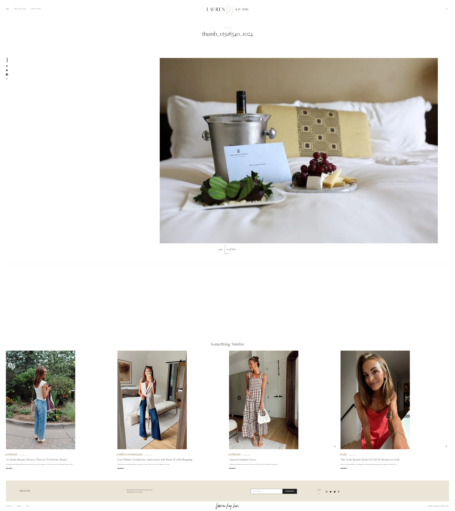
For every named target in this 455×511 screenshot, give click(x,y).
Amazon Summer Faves (242, 459)
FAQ (27, 506)
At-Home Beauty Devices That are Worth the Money (36, 459)
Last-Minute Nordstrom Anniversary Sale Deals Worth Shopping (154, 459)
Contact (9, 506)
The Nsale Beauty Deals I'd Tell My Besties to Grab (370, 459)
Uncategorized (11, 454)
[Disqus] (227, 296)
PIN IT (300, 151)
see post (9, 468)
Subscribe (290, 491)
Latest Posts (36, 9)
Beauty (343, 454)
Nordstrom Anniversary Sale (129, 454)
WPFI (447, 506)
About (19, 506)
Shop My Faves (20, 9)
